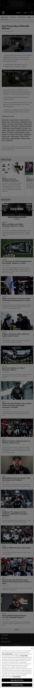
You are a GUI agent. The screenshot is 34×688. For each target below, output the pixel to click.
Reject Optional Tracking (17, 680)
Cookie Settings (17, 676)
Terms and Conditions (7, 654)
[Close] (32, 648)
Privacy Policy (24, 655)
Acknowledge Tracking (17, 685)
